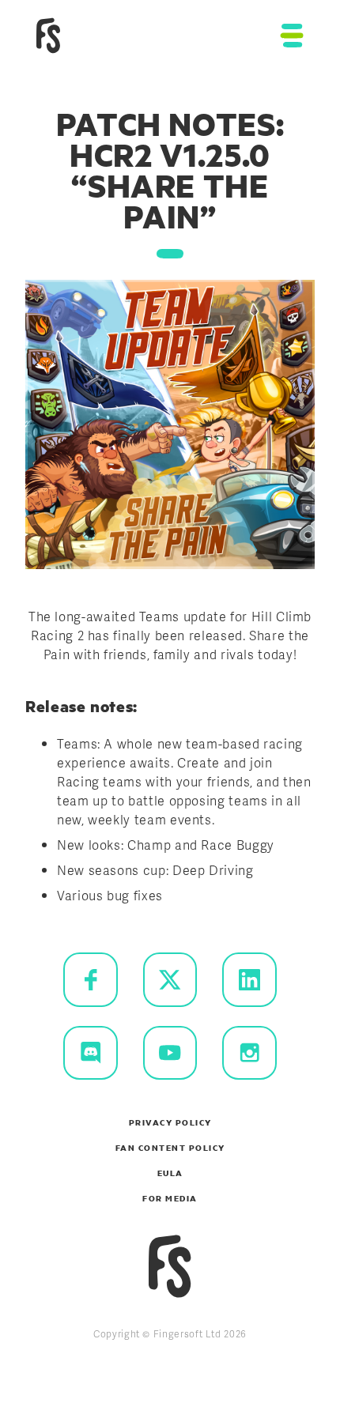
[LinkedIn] (249, 979)
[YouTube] (170, 1053)
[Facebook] (90, 979)
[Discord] (90, 1053)
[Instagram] (249, 1053)
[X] (170, 979)
